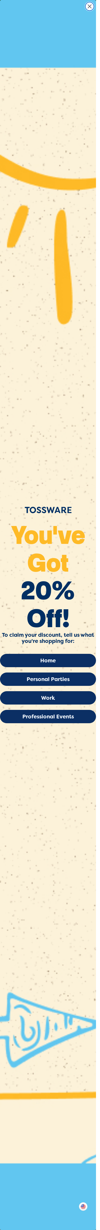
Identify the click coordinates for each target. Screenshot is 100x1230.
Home (48, 660)
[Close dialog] (89, 6)
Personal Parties (48, 679)
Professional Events (48, 716)
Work (48, 697)
